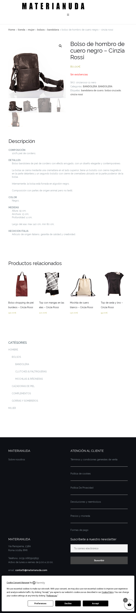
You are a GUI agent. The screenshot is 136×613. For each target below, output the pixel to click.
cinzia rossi (76, 94)
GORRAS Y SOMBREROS (25, 400)
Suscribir (99, 560)
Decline (68, 603)
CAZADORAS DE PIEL (23, 386)
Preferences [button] (52, 596)
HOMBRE (13, 349)
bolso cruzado (113, 90)
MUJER (31, 29)
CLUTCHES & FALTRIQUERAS (31, 371)
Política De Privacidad (81, 487)
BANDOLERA (53, 29)
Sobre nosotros (16, 459)
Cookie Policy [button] (107, 592)
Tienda (21, 29)
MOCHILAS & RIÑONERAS (29, 379)
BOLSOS (41, 29)
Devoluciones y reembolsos (85, 501)
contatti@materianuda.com (31, 570)
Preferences (40, 603)
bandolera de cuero (92, 90)
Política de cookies (80, 473)
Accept (95, 603)
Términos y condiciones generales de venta (93, 459)
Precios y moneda (80, 516)
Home (11, 29)
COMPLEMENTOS (21, 393)
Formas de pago (79, 530)
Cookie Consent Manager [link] (18, 582)
